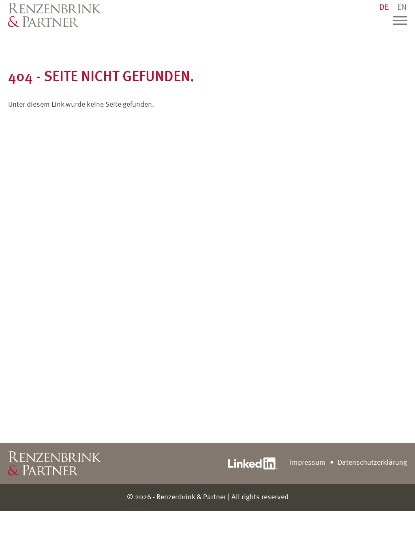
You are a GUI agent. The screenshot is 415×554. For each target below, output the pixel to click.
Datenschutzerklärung (372, 462)
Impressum (307, 462)
